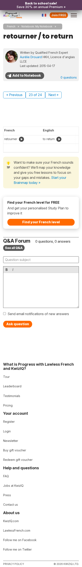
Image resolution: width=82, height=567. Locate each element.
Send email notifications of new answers (38, 314)
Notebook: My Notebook (36, 26)
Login (7, 431)
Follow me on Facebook (20, 540)
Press (7, 495)
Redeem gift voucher (18, 459)
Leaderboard (12, 386)
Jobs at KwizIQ (13, 485)
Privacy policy (13, 564)
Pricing (8, 405)
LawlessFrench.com (16, 530)
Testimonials (11, 396)
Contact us (10, 504)
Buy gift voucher (14, 450)
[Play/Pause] (21, 139)
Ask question (17, 324)
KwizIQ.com (11, 521)
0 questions (69, 77)
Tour (6, 376)
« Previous (14, 95)
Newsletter (10, 441)
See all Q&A (14, 248)
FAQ (6, 476)
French (11, 26)
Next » (53, 95)
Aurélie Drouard (31, 57)
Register (9, 421)
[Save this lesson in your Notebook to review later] (24, 75)
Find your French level (41, 222)
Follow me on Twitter (17, 549)
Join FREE (58, 15)
